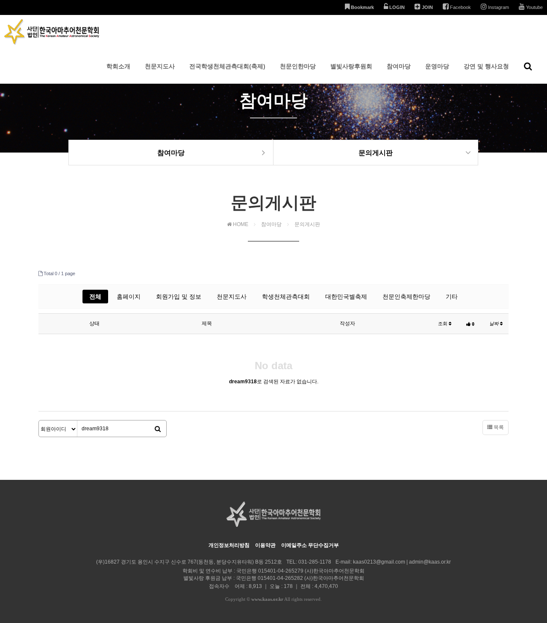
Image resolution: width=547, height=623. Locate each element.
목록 (498, 427)
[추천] (470, 323)
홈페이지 (129, 296)
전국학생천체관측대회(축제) (227, 66)
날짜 (494, 323)
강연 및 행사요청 (486, 66)
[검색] (157, 429)
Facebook (460, 7)
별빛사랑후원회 (351, 66)
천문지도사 (160, 66)
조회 (443, 323)
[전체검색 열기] (528, 66)
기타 (452, 296)
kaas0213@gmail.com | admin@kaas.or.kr (402, 562)
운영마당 (437, 66)
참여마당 (399, 66)
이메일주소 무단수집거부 (310, 545)
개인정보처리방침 (229, 545)
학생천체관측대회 (286, 296)
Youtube (534, 7)
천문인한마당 (298, 66)
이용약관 (265, 545)
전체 (95, 296)
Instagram (498, 7)
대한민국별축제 (346, 296)
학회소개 (118, 66)
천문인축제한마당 (406, 296)
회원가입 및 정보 (178, 296)
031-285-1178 (314, 562)
